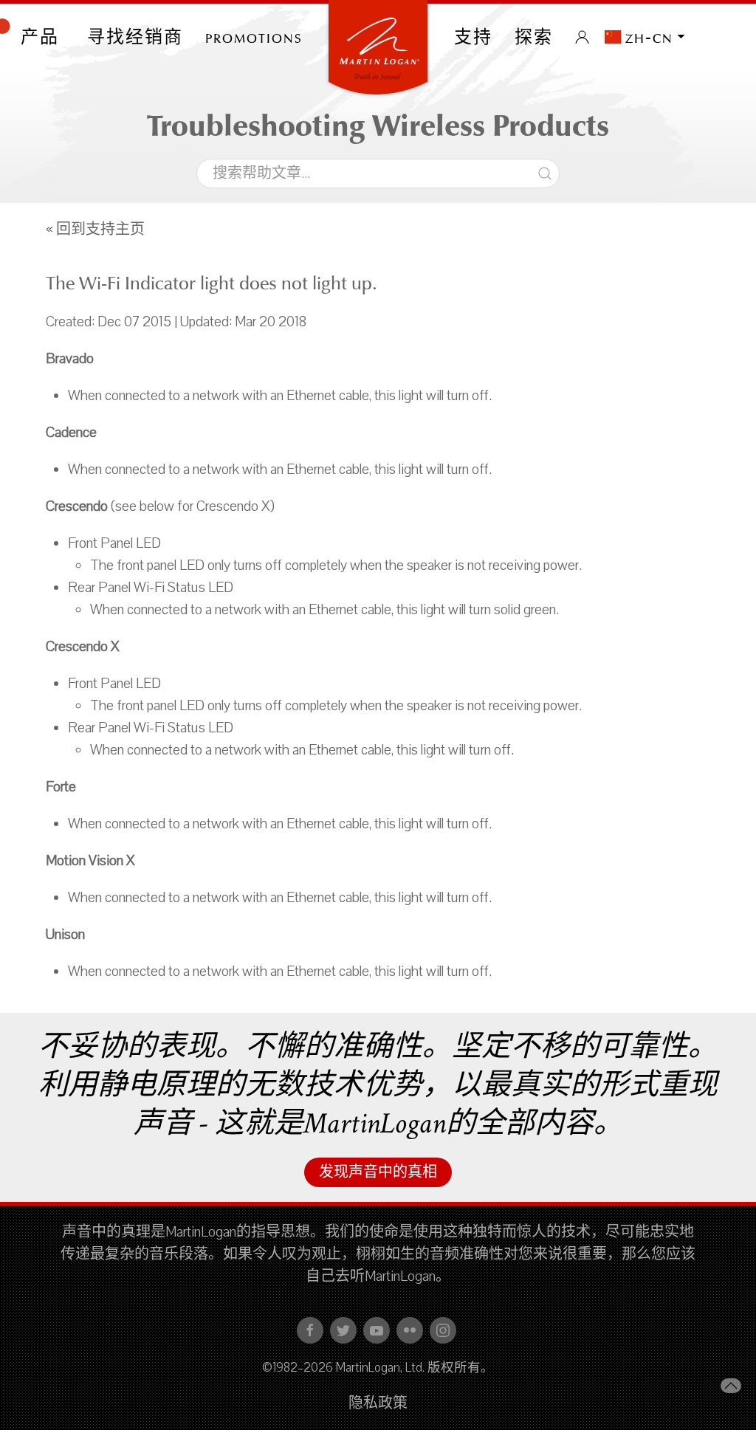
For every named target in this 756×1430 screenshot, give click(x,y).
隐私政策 (378, 1403)
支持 (473, 37)
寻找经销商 (135, 37)
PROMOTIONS (254, 37)
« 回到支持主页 (95, 229)
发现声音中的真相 (378, 1172)
